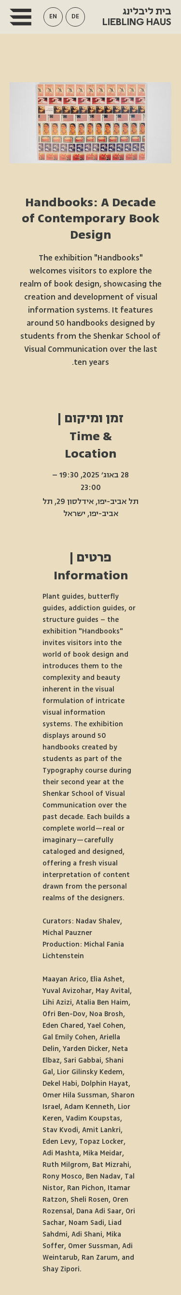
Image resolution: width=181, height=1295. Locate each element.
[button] (53, 17)
